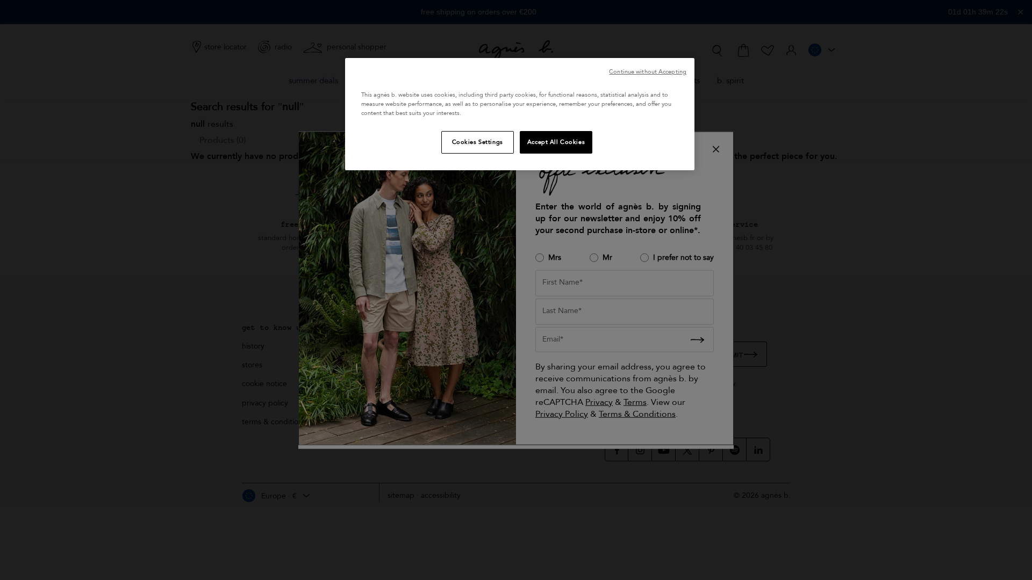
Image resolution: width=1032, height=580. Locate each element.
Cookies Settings (477, 142)
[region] (519, 114)
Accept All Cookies (556, 142)
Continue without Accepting (647, 72)
